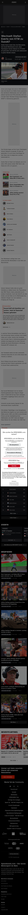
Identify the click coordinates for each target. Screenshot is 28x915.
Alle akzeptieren (14, 444)
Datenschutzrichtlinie (14, 483)
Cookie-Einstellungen (14, 484)
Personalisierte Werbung (14, 452)
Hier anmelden (21, 468)
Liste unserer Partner (21, 477)
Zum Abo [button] (14, 465)
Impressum (14, 481)
